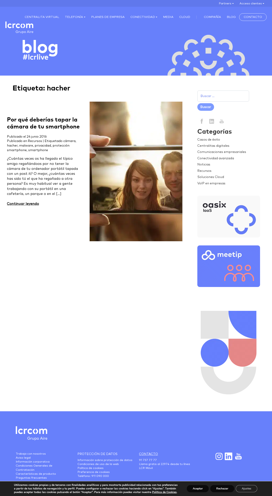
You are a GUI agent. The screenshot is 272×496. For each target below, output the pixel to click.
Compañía (212, 17)
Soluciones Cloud (210, 177)
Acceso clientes (251, 3)
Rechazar (222, 488)
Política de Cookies (164, 492)
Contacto (253, 17)
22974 (165, 464)
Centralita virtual (42, 17)
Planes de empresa (108, 17)
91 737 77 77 (148, 460)
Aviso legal (23, 457)
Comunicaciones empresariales (221, 152)
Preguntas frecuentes (31, 478)
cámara (69, 141)
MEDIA (168, 17)
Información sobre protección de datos (104, 460)
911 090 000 (100, 476)
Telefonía (74, 17)
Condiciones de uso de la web (98, 464)
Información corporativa (33, 461)
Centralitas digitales (213, 145)
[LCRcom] (19, 27)
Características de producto (36, 474)
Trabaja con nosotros (31, 453)
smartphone (38, 150)
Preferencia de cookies (93, 472)
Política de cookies (90, 468)
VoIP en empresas (211, 183)
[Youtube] (238, 456)
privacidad (43, 145)
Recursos (35, 141)
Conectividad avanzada (215, 158)
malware (26, 145)
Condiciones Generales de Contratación (34, 467)
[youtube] (221, 121)
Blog (231, 17)
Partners (225, 3)
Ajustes (246, 488)
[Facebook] (201, 121)
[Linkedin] (211, 121)
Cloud (184, 17)
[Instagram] (218, 456)
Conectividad (142, 17)
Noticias (203, 164)
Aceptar (198, 488)
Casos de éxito (208, 139)
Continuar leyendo (23, 204)
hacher (12, 145)
